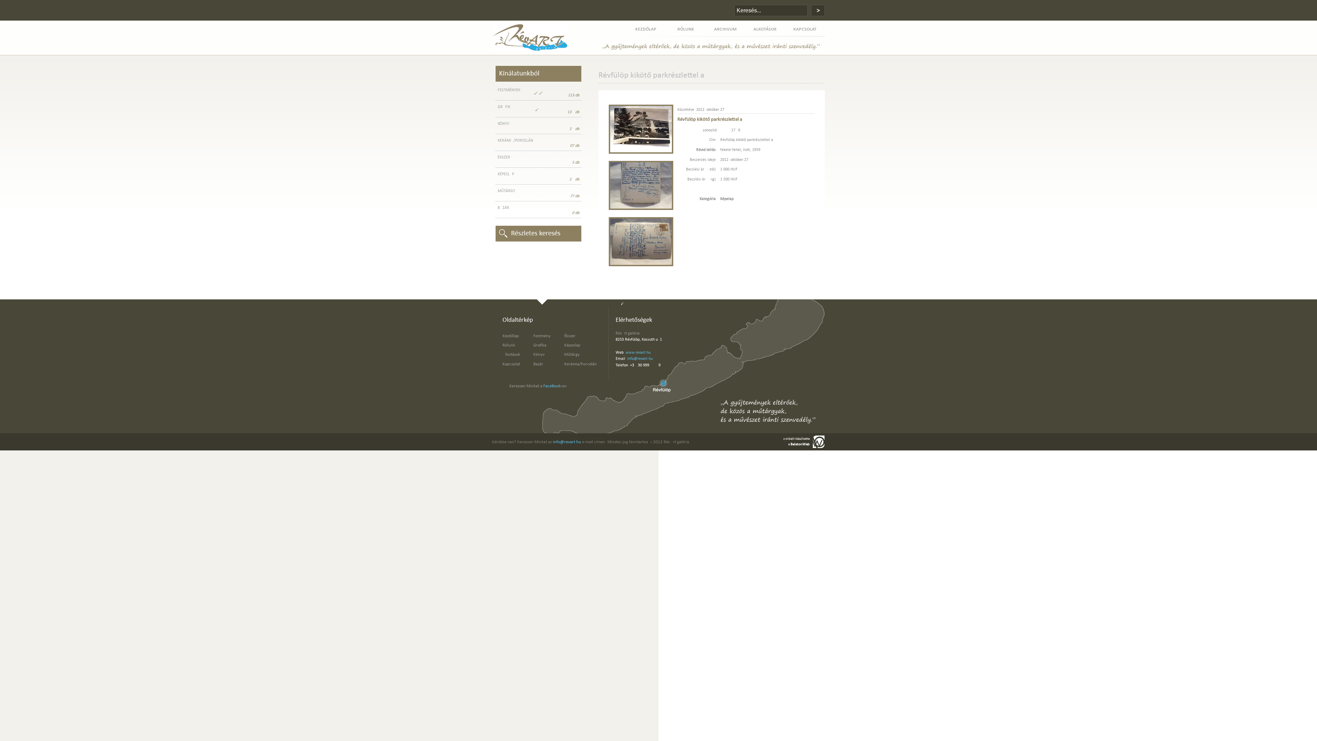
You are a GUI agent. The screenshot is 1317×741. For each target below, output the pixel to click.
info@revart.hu (640, 359)
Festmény (541, 336)
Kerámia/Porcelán (580, 364)
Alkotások (511, 354)
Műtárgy (572, 354)
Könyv (539, 354)
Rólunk (508, 345)
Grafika (539, 345)
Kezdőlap (510, 336)
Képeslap (572, 345)
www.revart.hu (638, 353)
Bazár (538, 364)
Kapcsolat (511, 364)
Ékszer (570, 336)
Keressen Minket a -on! (538, 386)
